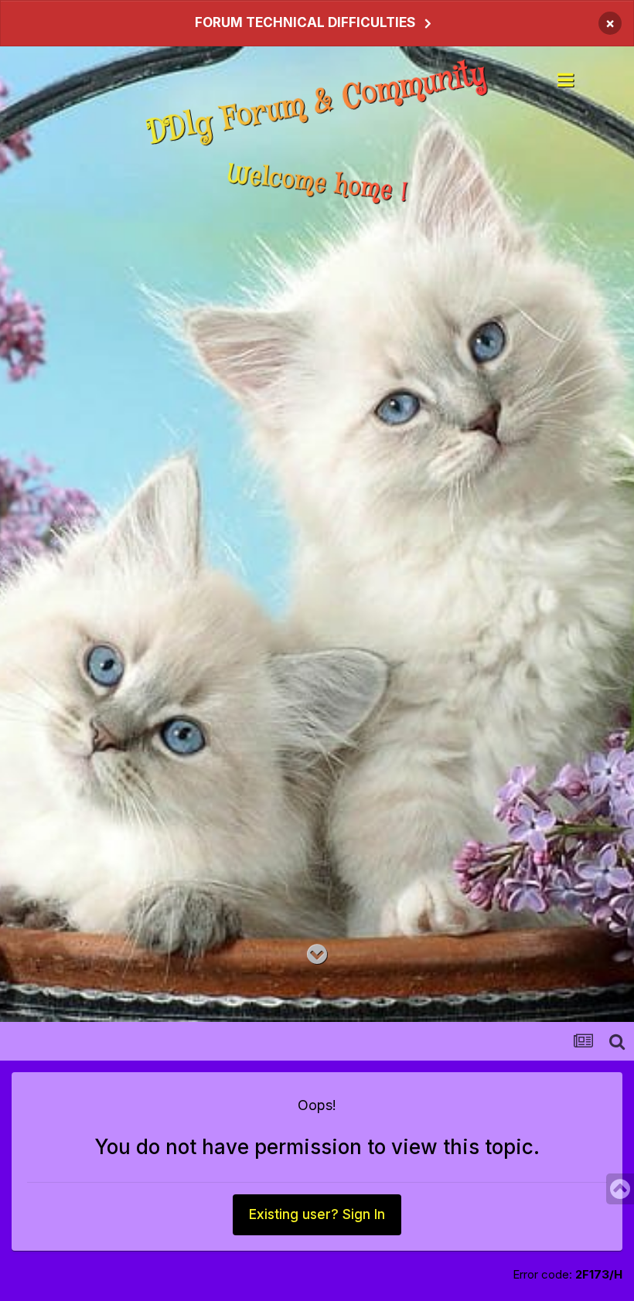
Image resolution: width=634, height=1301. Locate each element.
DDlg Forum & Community (317, 102)
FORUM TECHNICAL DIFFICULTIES (305, 22)
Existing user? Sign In (317, 1214)
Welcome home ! (317, 184)
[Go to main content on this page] (317, 954)
